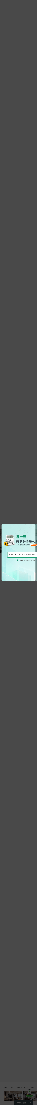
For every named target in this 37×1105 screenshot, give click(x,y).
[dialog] (18, 552)
